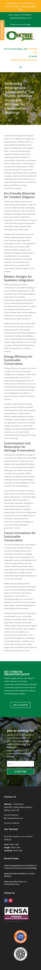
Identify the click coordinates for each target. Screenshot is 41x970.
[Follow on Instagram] (10, 900)
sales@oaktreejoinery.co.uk (20, 18)
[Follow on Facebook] (6, 900)
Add (16, 844)
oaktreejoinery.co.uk (15, 818)
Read (12, 844)
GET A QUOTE (20, 704)
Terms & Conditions (12, 823)
